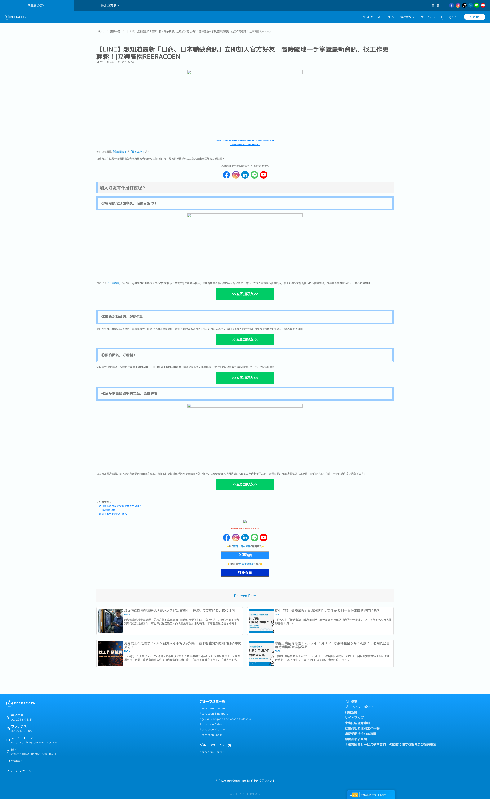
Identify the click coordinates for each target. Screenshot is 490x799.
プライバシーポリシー (360, 707)
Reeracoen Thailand (213, 708)
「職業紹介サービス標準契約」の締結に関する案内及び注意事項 (391, 744)
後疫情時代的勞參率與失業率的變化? (120, 506)
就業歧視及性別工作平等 (362, 728)
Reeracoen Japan (211, 735)
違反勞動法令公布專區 (360, 734)
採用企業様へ (110, 5)
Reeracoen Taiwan (212, 724)
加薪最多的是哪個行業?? (113, 514)
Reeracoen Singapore (214, 714)
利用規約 (351, 712)
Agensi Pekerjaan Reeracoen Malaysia (225, 719)
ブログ (390, 17)
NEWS (99, 62)
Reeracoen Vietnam (213, 729)
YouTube (16, 761)
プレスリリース (370, 17)
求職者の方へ (37, 5)
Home (101, 31)
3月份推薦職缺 (107, 510)
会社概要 (351, 701)
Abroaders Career (212, 752)
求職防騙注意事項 (357, 723)
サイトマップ (354, 718)
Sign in (452, 17)
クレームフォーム (18, 771)
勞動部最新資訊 (356, 739)
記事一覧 (115, 31)
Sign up (474, 17)
